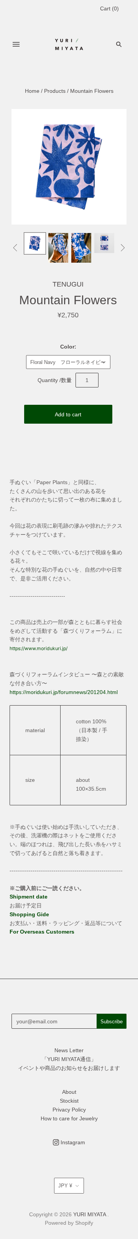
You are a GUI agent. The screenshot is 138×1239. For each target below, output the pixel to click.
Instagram (72, 1142)
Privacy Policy (69, 1110)
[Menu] (16, 44)
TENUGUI (68, 284)
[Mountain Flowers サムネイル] (35, 243)
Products (55, 91)
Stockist (69, 1101)
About (69, 1092)
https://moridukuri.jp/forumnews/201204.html (64, 692)
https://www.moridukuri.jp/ (38, 648)
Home (32, 91)
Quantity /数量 (55, 380)
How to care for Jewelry (69, 1118)
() (109, 8)
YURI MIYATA (89, 1214)
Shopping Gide (29, 914)
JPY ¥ (65, 1186)
